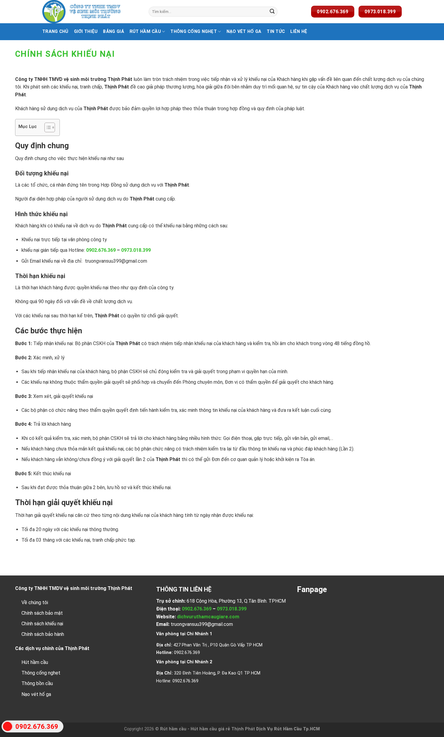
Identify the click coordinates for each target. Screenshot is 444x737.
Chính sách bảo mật (42, 613)
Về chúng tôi (34, 602)
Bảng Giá (113, 31)
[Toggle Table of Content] (46, 127)
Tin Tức (276, 31)
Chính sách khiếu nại (42, 623)
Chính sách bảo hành (42, 634)
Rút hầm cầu (145, 31)
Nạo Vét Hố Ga (244, 31)
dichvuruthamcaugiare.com (208, 617)
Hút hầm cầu (34, 662)
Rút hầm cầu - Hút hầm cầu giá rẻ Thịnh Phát (207, 729)
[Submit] (272, 12)
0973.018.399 (136, 250)
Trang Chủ (55, 31)
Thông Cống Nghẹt (193, 31)
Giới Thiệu (86, 31)
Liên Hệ (298, 31)
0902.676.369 (101, 250)
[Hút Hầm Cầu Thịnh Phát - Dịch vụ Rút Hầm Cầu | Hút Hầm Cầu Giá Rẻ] (91, 11)
